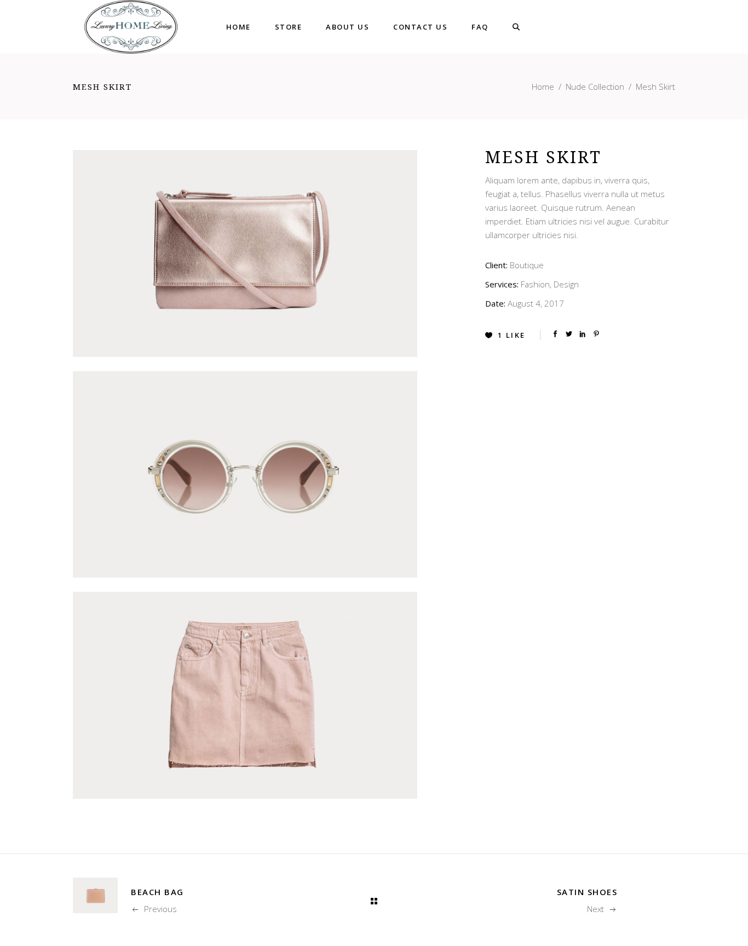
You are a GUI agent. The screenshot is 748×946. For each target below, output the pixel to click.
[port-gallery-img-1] (245, 253)
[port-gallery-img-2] (245, 474)
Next (595, 908)
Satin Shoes (587, 891)
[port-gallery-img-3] (245, 695)
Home (543, 86)
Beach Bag (157, 891)
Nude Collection (595, 86)
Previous (160, 908)
